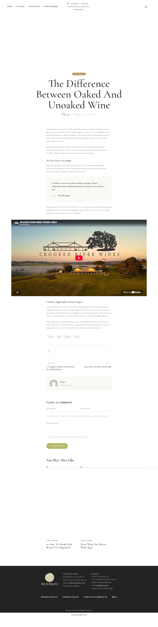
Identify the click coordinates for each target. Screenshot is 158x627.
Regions (67, 337)
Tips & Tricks (79, 74)
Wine (77, 337)
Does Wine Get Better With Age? (94, 546)
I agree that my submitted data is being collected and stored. (68, 437)
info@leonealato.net (76, 583)
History (50, 337)
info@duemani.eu (102, 585)
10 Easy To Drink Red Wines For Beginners (59, 546)
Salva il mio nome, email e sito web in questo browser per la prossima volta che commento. (78, 416)
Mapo (63, 382)
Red (59, 337)
